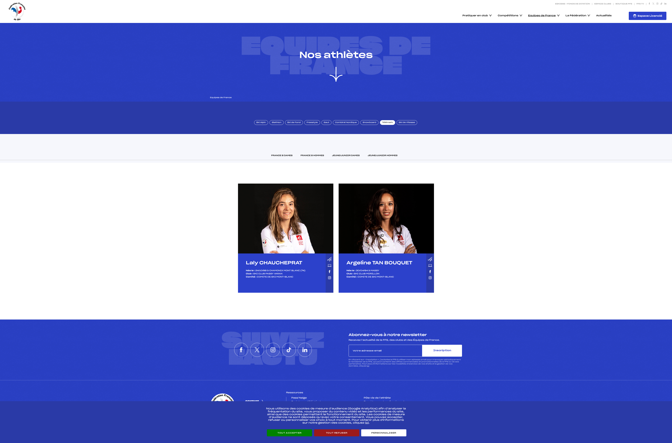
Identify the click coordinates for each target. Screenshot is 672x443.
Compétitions (508, 16)
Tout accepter (289, 433)
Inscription (442, 350)
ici (368, 366)
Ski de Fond (294, 122)
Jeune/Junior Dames (346, 156)
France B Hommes (312, 156)
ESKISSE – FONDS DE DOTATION (572, 4)
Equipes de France (542, 16)
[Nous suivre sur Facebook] (649, 4)
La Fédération (576, 16)
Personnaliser (383, 433)
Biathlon (276, 122)
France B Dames (282, 156)
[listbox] (285, 218)
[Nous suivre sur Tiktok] (661, 4)
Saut (326, 122)
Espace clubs (602, 4)
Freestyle (312, 122)
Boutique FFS (623, 4)
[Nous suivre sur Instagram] (657, 4)
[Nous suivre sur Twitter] (653, 4)
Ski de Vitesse (407, 122)
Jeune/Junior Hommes (382, 156)
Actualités (604, 16)
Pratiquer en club (475, 16)
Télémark (387, 122)
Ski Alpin (261, 122)
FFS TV (640, 4)
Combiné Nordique (346, 122)
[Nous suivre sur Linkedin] (665, 4)
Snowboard (369, 122)
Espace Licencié (650, 16)
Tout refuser (336, 433)
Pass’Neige (299, 398)
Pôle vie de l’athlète (377, 398)
